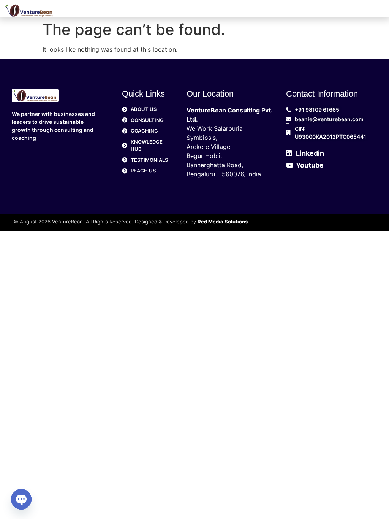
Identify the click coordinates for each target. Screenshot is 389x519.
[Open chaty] (21, 499)
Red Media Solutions (223, 221)
